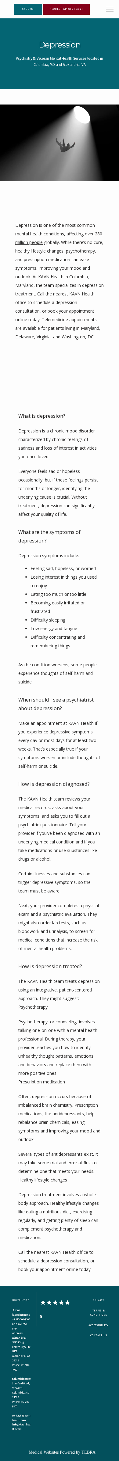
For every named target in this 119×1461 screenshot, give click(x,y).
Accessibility (98, 1325)
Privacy (98, 1300)
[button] (110, 10)
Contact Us (98, 1335)
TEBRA (88, 1452)
